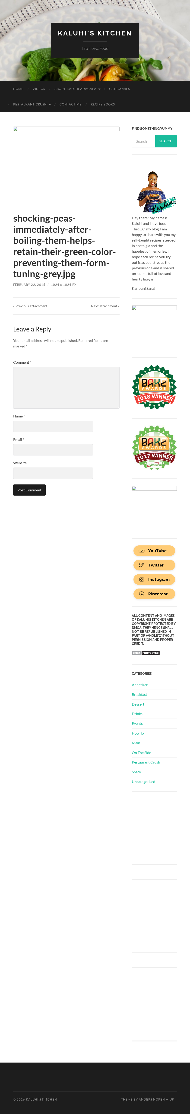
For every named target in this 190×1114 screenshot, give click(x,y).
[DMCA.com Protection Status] (146, 654)
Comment (22, 362)
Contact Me (71, 104)
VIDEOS (39, 89)
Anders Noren (152, 1099)
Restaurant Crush (30, 104)
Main (136, 743)
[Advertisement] (161, 827)
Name (19, 416)
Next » (105, 306)
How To (138, 733)
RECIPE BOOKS (103, 104)
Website (20, 463)
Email (18, 439)
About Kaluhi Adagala (75, 89)
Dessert (138, 704)
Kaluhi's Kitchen (95, 33)
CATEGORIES (119, 89)
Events (137, 723)
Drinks (137, 713)
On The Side (141, 752)
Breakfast (139, 694)
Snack (136, 772)
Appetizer (140, 684)
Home (18, 89)
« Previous (30, 306)
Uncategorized (143, 781)
